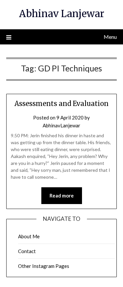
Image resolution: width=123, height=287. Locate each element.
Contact (27, 251)
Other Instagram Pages (43, 266)
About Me (29, 236)
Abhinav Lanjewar (61, 14)
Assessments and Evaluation (61, 103)
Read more (62, 195)
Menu (110, 37)
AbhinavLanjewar (61, 125)
